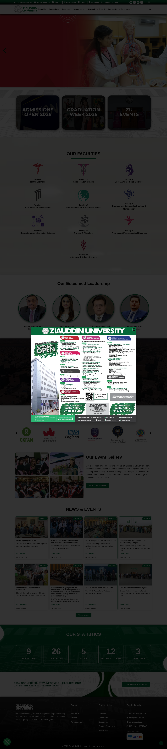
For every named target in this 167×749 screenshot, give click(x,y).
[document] (83, 374)
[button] (134, 329)
